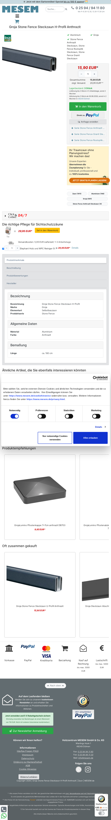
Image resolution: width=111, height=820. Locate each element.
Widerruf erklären (28, 777)
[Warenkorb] (17, 21)
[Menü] (106, 795)
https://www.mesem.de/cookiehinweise (30, 395)
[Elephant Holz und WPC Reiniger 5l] (8, 230)
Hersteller (11, 283)
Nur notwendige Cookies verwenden (54, 438)
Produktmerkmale (15, 260)
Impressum (27, 755)
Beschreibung (14, 268)
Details (98, 427)
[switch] (42, 416)
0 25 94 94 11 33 (85, 755)
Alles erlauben (90, 438)
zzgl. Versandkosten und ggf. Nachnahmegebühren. (84, 793)
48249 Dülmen (84, 99)
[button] (55, 215)
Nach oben (55, 685)
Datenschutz (27, 758)
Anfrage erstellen (89, 122)
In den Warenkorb (89, 106)
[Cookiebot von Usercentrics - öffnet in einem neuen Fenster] (95, 378)
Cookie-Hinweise (27, 769)
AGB (28, 765)
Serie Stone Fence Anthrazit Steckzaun (90, 128)
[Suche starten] (66, 9)
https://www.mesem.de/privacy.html (46, 399)
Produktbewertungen (17, 275)
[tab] (55, 260)
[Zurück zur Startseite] (20, 9)
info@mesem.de (85, 758)
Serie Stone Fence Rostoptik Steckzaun (90, 140)
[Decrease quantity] (81, 74)
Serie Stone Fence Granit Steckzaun (90, 134)
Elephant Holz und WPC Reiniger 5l (37, 249)
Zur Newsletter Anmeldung (29, 730)
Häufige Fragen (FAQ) (28, 751)
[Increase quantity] (94, 74)
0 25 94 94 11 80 (85, 751)
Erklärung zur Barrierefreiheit (28, 762)
